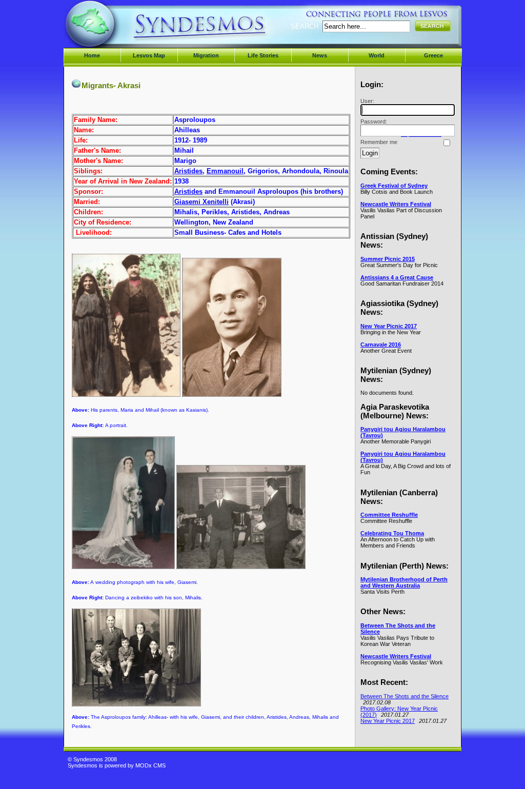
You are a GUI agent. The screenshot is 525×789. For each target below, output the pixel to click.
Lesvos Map (149, 55)
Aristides (188, 171)
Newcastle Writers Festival (395, 204)
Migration (206, 55)
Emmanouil (225, 171)
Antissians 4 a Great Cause (396, 277)
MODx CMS (150, 765)
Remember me (378, 142)
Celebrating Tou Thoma (392, 533)
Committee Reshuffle (389, 515)
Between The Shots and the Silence (404, 696)
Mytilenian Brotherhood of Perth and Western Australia (404, 582)
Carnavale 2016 (380, 344)
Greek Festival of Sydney (394, 186)
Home (92, 55)
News (319, 55)
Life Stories (263, 55)
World (377, 55)
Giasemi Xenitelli (201, 202)
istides (192, 191)
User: (367, 101)
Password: (373, 121)
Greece (433, 55)
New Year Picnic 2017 (388, 326)
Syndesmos (129, 29)
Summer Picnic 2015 (387, 259)
